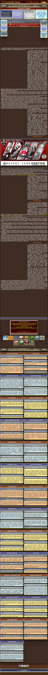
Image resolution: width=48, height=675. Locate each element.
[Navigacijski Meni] (44, 5)
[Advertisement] (24, 37)
